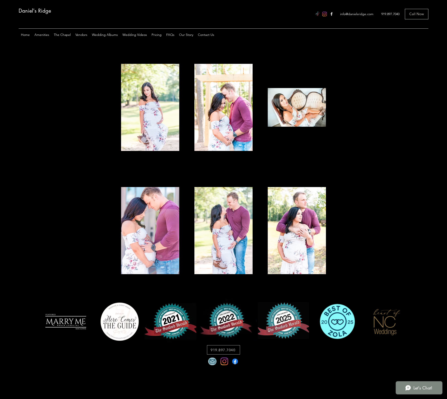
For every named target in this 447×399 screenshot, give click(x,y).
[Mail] (212, 361)
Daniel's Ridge (35, 10)
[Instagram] (324, 14)
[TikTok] (317, 14)
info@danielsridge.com (356, 14)
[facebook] (331, 14)
